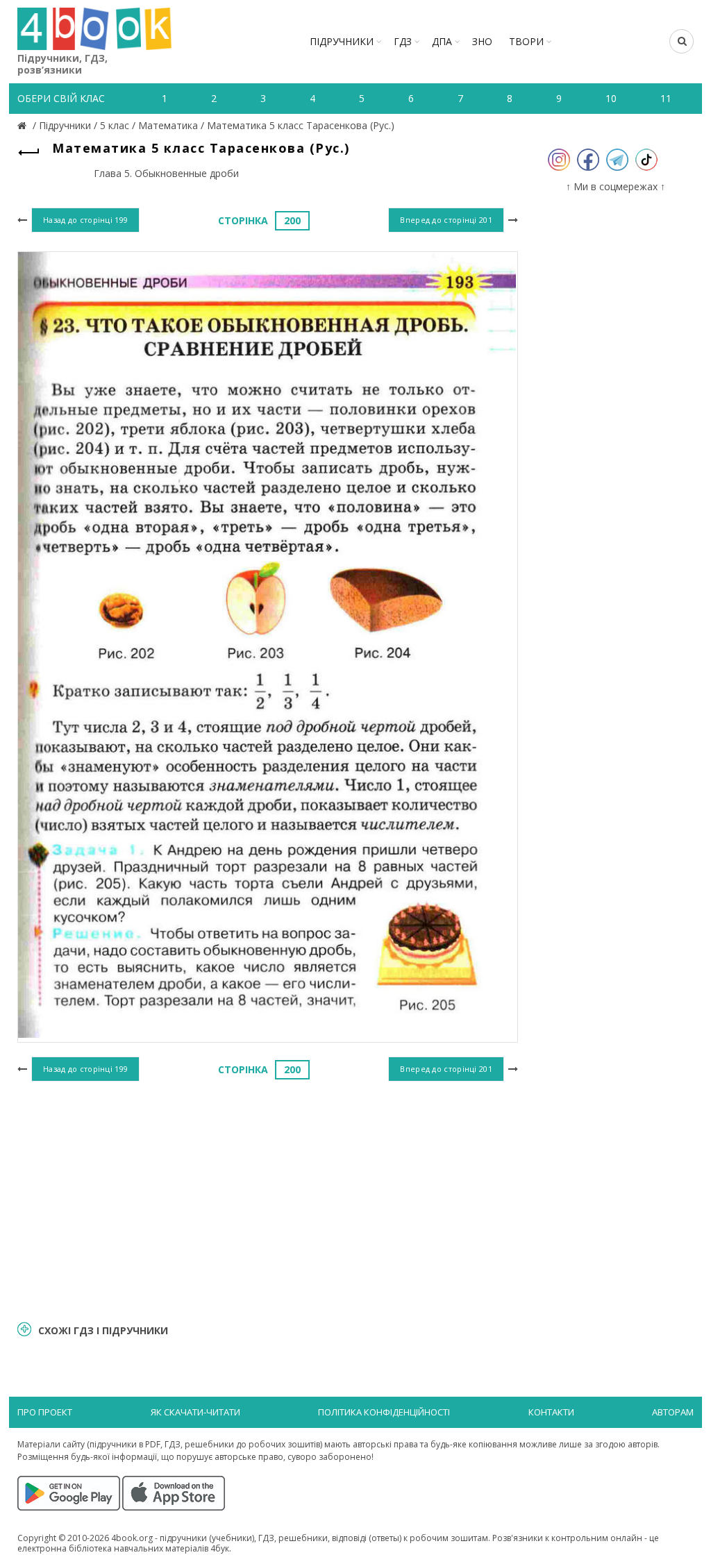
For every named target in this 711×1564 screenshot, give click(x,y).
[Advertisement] (267, 1199)
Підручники (342, 41)
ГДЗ (403, 41)
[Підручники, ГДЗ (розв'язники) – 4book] (23, 125)
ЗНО (482, 41)
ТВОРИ (526, 41)
